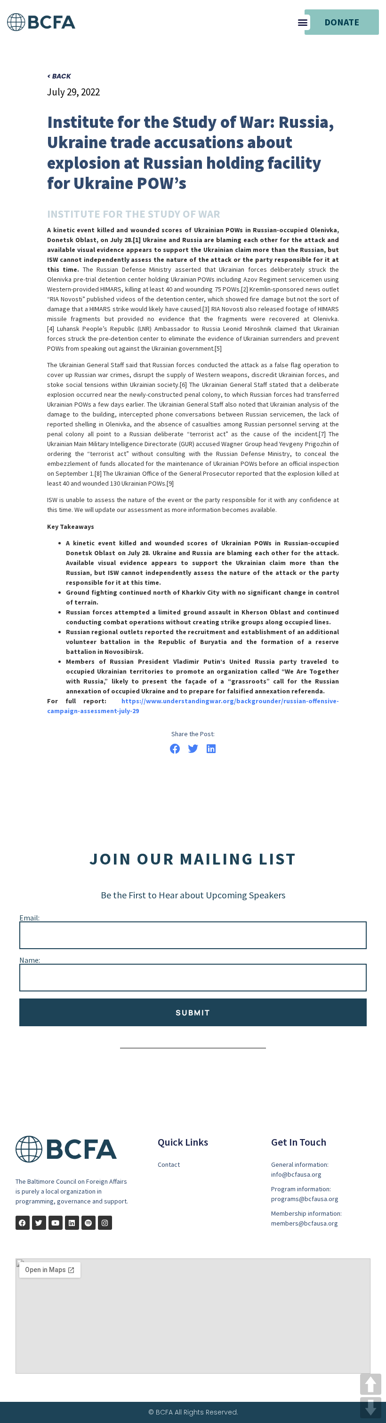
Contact (169, 1164)
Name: (29, 960)
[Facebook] (23, 1223)
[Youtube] (55, 1223)
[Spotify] (88, 1223)
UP (370, 1384)
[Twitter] (39, 1223)
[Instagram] (105, 1223)
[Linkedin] (72, 1223)
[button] (302, 22)
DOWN (370, 1407)
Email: (29, 917)
